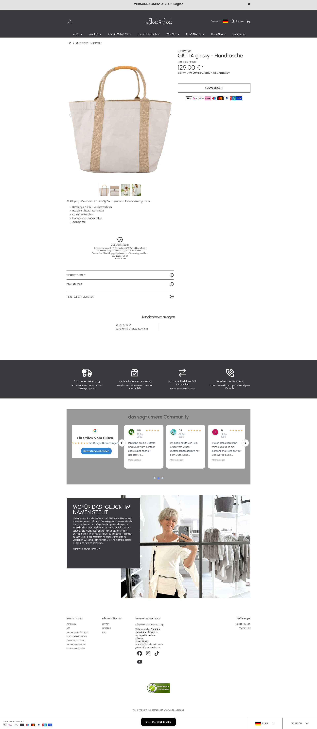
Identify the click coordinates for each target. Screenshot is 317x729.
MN (137, 430)
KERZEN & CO (194, 34)
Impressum (71, 624)
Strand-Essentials (147, 34)
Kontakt (105, 624)
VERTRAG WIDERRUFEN (158, 721)
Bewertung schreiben (96, 451)
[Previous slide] (122, 443)
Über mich (106, 628)
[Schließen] (249, 3)
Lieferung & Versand (76, 640)
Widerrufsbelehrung (76, 644)
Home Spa (217, 34)
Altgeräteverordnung (77, 636)
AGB (68, 628)
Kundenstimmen (242, 624)
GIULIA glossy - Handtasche (88, 43)
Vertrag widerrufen (76, 648)
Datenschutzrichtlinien (77, 632)
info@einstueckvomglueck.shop (149, 624)
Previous (70, 115)
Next (170, 115)
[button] (238, 21)
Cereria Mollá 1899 (118, 34)
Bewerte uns (244, 628)
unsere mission (90, 557)
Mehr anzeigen (132, 459)
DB (178, 430)
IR (219, 430)
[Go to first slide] (245, 443)
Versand (197, 73)
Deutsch (215, 21)
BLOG (104, 632)
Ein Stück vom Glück (95, 438)
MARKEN (94, 34)
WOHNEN (172, 34)
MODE (76, 34)
